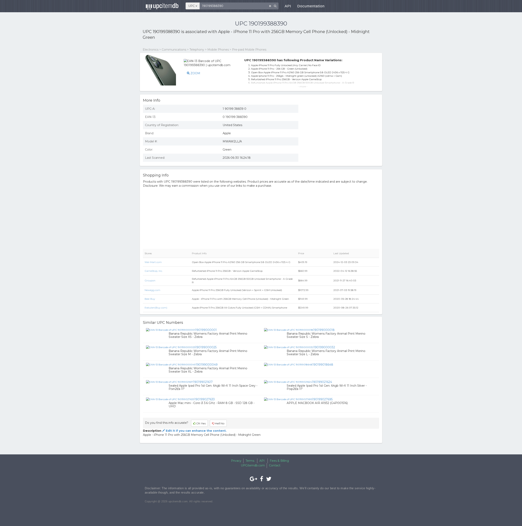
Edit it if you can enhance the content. (196, 431)
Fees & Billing (279, 461)
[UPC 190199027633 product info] (170, 399)
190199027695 (322, 399)
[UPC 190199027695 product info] (288, 399)
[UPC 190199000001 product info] (170, 330)
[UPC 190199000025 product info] (170, 347)
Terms (250, 461)
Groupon (150, 280)
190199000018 (324, 330)
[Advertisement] (341, 131)
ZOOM (195, 73)
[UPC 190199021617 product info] (169, 382)
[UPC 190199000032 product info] (289, 347)
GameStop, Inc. (154, 270)
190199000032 (324, 347)
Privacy (236, 461)
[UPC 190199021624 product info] (288, 382)
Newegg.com (152, 290)
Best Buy (150, 298)
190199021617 (203, 382)
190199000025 (206, 347)
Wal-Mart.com (153, 262)
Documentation (311, 6)
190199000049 (207, 364)
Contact (274, 465)
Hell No (219, 423)
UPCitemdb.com (253, 465)
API (288, 6)
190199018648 (322, 364)
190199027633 (204, 399)
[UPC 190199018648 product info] (288, 364)
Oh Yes (201, 423)
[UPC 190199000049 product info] (171, 364)
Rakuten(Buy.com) (156, 307)
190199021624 (322, 382)
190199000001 (206, 330)
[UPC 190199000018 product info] (288, 330)
